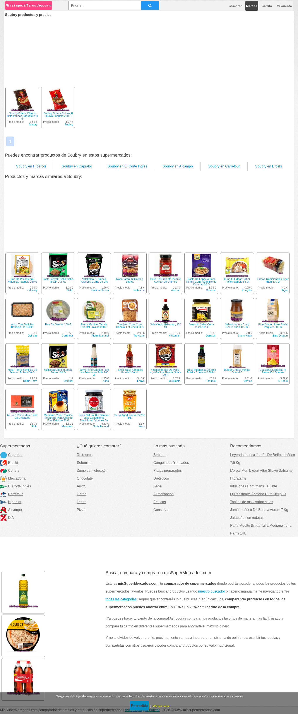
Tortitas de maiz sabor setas (251, 502)
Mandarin (67, 426)
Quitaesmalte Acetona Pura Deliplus (258, 494)
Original (68, 381)
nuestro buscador (211, 591)
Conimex (211, 381)
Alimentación (163, 494)
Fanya (141, 381)
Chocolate (85, 478)
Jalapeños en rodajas (247, 517)
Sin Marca (139, 290)
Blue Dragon (280, 335)
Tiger (285, 290)
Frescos (159, 502)
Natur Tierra (30, 381)
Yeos (142, 426)
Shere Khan (245, 335)
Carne (81, 494)
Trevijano (139, 335)
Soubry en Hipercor (31, 166)
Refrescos (84, 455)
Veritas (248, 381)
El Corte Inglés (19, 486)
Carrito (267, 6)
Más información (161, 706)
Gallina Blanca (100, 290)
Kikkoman (174, 335)
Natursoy (32, 290)
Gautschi (211, 335)
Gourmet (211, 290)
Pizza (81, 510)
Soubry (33, 124)
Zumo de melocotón (92, 470)
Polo (34, 426)
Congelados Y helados (171, 463)
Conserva (160, 510)
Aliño (106, 381)
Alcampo (15, 510)
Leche (81, 502)
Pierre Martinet (100, 335)
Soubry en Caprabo (77, 166)
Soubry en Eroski (268, 166)
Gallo (70, 290)
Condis (13, 470)
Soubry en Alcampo (178, 166)
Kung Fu (247, 290)
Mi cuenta (284, 6)
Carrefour (67, 335)
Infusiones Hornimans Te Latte (253, 486)
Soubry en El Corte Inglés (127, 166)
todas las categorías (121, 599)
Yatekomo (174, 381)
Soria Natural (101, 426)
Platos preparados (167, 470)
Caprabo (15, 455)
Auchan (175, 290)
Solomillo (84, 463)
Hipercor (14, 502)
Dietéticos (161, 478)
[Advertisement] (149, 49)
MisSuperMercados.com (28, 5)
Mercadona (17, 478)
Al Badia (283, 381)
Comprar (235, 6)
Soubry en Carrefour (224, 166)
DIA (11, 517)
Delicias (32, 335)
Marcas (251, 6)
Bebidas (159, 455)
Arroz (81, 486)
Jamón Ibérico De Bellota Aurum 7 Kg (259, 510)
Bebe (157, 486)
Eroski (13, 463)
